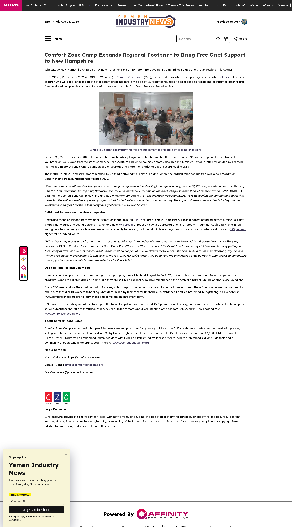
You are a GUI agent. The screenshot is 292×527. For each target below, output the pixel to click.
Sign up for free (36, 510)
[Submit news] (23, 251)
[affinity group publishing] (23, 268)
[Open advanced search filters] (226, 39)
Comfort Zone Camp (130, 77)
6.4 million (225, 77)
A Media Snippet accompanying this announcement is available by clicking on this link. (146, 149)
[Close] (66, 453)
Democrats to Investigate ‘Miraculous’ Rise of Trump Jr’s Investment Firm (153, 5)
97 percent (125, 224)
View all (283, 5)
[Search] (218, 39)
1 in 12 (138, 220)
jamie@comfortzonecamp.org (83, 365)
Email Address (19, 494)
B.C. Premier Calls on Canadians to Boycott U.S (47, 5)
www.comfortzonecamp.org (63, 313)
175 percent (238, 229)
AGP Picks (11, 5)
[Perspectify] (23, 259)
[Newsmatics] (23, 276)
